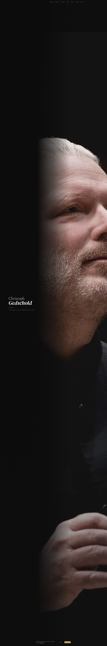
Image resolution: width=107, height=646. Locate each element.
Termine (62, 1)
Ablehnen (60, 642)
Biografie (51, 1)
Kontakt (77, 1)
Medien (72, 1)
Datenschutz (41, 642)
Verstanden (67, 642)
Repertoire (57, 1)
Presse (68, 1)
